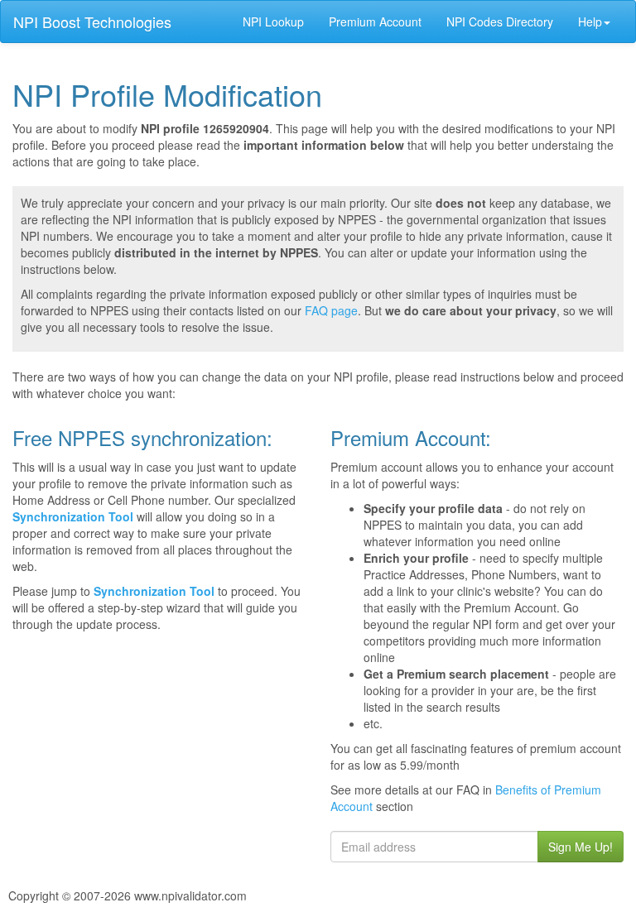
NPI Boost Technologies (92, 21)
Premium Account (375, 21)
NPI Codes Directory (499, 21)
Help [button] (590, 21)
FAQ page (331, 310)
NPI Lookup (273, 21)
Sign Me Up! (580, 846)
